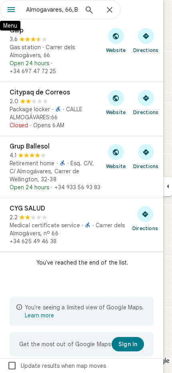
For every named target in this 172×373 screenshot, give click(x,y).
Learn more (39, 315)
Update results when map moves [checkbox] (56, 366)
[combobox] (52, 9)
